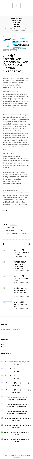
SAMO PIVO (24, 233)
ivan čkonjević (9, 230)
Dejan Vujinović (10, 227)
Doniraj (3, 344)
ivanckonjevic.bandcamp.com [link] (12, 183)
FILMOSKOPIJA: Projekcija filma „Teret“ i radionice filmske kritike (20, 265)
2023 (11, 29)
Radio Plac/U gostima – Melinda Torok (21, 278)
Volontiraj (4, 347)
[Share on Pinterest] (13, 211)
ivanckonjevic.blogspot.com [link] (11, 181)
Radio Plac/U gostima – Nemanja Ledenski (21, 252)
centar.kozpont (12, 74)
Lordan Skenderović (11, 233)
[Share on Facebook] (8, 211)
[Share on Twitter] (11, 211)
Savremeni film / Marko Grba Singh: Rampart (21, 304)
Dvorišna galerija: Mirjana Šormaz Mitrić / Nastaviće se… (20, 291)
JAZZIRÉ (20, 230)
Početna (6, 29)
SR (16, 5)
